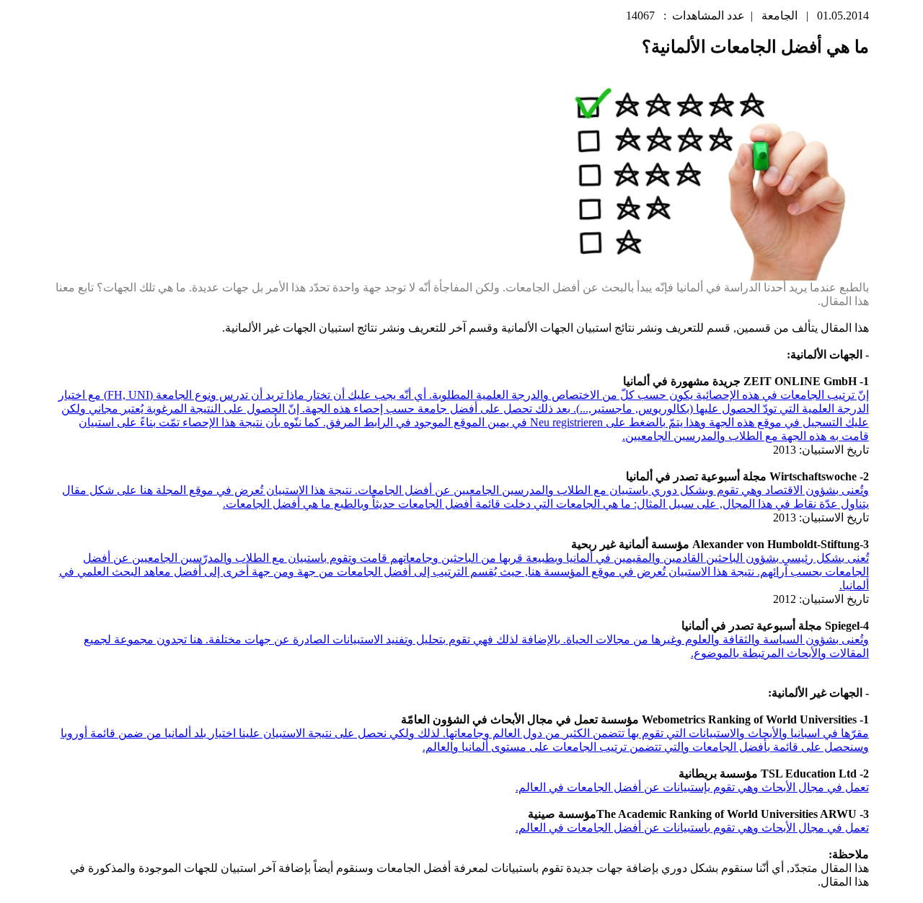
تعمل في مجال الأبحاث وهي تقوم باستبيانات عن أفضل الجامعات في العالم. (692, 827)
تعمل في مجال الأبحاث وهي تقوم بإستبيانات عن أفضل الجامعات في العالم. (692, 787)
